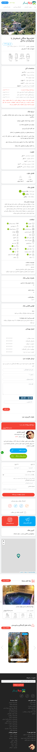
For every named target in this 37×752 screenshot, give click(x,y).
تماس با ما (33, 704)
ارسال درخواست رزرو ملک (18, 495)
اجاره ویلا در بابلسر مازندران (11, 728)
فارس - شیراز (14, 744)
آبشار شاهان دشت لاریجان (18, 660)
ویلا (35, 7)
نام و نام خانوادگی (30, 480)
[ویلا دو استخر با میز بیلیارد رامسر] (18, 595)
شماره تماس (31, 486)
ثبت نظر (6, 409)
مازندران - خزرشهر (13, 738)
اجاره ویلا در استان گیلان (11, 721)
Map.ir (26, 572)
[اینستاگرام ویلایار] (33, 696)
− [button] (3, 544)
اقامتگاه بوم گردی (17, 7)
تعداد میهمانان (31, 471)
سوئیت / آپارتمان (28, 7)
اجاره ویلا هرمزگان (13, 710)
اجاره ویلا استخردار (13, 702)
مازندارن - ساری (13, 735)
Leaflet (21, 572)
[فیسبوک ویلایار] (27, 696)
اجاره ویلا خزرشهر (13, 706)
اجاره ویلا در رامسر (13, 725)
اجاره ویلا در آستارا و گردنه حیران (9, 719)
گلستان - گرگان (13, 742)
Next (2, 602)
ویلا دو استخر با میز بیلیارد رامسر (24, 607)
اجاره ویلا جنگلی (13, 730)
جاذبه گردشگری (7, 7)
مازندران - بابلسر (13, 736)
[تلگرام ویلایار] (21, 696)
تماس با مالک (22, 450)
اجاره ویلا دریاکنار (32, 708)
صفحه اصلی (33, 702)
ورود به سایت (12, 2)
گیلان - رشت (14, 740)
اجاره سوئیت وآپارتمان (12, 714)
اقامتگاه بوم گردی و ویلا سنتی (10, 708)
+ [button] (3, 541)
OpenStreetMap (31, 572)
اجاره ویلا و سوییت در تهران (11, 723)
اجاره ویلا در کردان (13, 717)
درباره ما (34, 710)
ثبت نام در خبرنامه (18, 685)
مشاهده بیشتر (6, 580)
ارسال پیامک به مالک (21, 456)
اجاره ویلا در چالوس (12, 715)
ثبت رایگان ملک (5, 2)
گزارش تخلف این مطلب (17, 512)
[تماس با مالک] (32, 747)
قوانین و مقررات (32, 706)
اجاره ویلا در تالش (13, 727)
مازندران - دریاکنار (13, 747)
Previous (31, 602)
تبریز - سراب (14, 746)
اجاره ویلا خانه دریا (13, 712)
